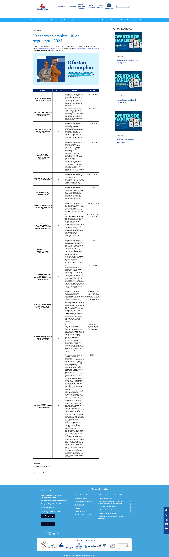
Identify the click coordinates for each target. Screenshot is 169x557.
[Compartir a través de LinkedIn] (44, 472)
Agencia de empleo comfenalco (42, 466)
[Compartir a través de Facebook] (34, 472)
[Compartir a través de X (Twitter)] (39, 472)
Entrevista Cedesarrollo (106, 510)
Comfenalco (37, 463)
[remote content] (66, 274)
